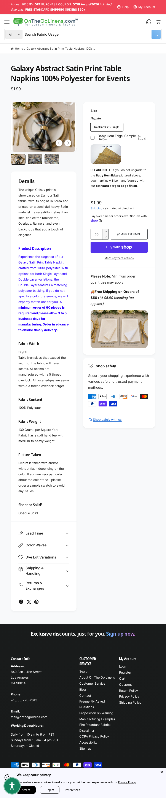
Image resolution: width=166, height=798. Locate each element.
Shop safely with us (107, 420)
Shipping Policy (130, 702)
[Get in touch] (148, 22)
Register (125, 672)
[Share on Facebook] (21, 601)
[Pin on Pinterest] (36, 601)
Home (19, 48)
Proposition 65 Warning (96, 713)
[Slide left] (59, 143)
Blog (82, 690)
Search (84, 671)
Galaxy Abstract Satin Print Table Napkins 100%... (61, 48)
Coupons (125, 685)
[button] (7, 22)
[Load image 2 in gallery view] (35, 159)
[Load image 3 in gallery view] (52, 159)
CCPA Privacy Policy (94, 736)
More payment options (119, 258)
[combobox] (93, 34)
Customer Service (92, 683)
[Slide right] (67, 143)
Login (123, 666)
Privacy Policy (129, 696)
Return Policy (128, 691)
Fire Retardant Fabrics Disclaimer (95, 727)
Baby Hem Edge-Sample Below (122, 137)
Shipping (96, 208)
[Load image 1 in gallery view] (18, 159)
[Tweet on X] (29, 601)
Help (125, 7)
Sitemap (85, 748)
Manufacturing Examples (97, 719)
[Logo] (46, 22)
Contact (85, 696)
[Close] (162, 772)
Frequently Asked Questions (92, 704)
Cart (122, 679)
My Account (146, 7)
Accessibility (88, 742)
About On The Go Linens (97, 677)
